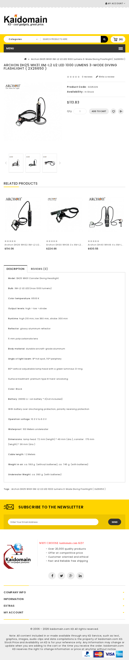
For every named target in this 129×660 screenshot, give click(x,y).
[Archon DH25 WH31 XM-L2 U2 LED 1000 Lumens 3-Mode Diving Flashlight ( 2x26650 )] (16, 163)
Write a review (106, 76)
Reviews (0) (39, 269)
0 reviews (87, 76)
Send (115, 522)
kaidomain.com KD (62, 629)
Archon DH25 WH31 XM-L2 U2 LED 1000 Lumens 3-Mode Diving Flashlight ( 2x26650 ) (78, 59)
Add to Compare (121, 111)
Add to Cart (99, 111)
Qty (69, 111)
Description (16, 269)
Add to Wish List (113, 111)
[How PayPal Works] (102, 654)
